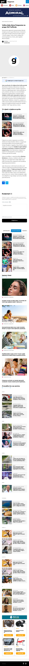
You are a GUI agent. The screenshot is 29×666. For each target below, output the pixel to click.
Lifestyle (27, 5)
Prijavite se (14, 220)
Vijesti (13, 5)
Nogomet (10, 2)
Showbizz (20, 5)
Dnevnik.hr (6, 5)
